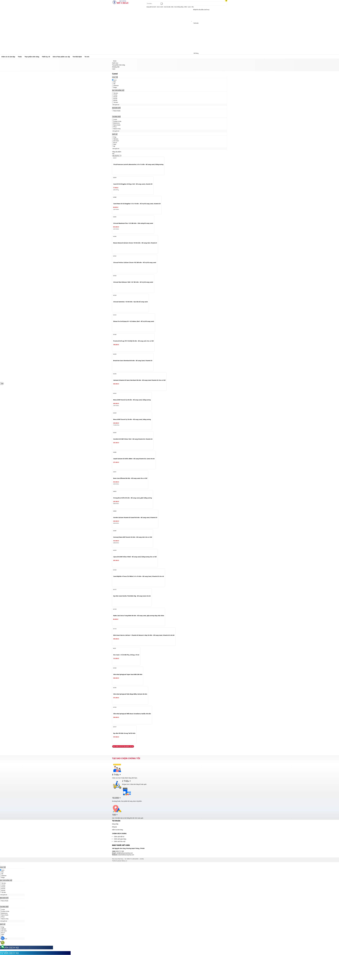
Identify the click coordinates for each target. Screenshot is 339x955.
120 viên (116, 102)
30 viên (115, 97)
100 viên (116, 93)
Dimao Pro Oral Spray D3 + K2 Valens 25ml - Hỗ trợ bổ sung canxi (133, 321)
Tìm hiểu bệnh (77, 57)
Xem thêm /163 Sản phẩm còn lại (123, 746)
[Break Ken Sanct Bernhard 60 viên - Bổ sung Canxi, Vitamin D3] (131, 356)
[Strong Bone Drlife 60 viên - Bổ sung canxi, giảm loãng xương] (130, 493)
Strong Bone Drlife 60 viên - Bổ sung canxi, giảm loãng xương (132, 498)
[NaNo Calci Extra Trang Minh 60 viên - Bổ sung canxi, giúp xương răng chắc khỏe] (136, 611)
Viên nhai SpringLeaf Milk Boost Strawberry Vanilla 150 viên (132, 713)
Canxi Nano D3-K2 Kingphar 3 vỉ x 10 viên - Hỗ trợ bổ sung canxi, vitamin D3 (137, 203)
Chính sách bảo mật (119, 841)
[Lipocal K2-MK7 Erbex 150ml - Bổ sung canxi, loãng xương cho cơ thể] (133, 552)
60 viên (115, 98)
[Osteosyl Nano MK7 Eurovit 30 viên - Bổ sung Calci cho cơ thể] (131, 533)
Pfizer (115, 127)
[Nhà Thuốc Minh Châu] (120, 4)
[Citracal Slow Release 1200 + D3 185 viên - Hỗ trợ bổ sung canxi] (131, 278)
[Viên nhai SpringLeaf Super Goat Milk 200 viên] (126, 670)
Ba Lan (115, 142)
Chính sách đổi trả (119, 836)
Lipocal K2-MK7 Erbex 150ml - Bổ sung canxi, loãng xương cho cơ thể (135, 557)
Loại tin (114, 77)
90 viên (115, 100)
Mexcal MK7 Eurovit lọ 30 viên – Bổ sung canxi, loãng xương (132, 419)
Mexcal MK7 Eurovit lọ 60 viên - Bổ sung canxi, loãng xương (132, 400)
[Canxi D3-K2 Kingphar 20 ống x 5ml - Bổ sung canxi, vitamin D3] (131, 180)
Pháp (115, 137)
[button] (192, 9)
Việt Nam (116, 139)
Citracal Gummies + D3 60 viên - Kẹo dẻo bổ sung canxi (130, 302)
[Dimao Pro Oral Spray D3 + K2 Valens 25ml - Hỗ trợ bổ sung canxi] (132, 317)
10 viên (115, 95)
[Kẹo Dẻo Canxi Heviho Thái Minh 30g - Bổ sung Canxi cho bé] (130, 591)
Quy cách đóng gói (118, 90)
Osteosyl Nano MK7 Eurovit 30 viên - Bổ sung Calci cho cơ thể (132, 537)
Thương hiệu (116, 116)
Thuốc (20, 57)
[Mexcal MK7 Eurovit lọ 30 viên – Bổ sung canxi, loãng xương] (130, 415)
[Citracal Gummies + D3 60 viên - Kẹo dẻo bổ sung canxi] (129, 297)
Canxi (115, 80)
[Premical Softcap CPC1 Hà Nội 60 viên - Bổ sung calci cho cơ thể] (131, 337)
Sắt (114, 83)
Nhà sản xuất (116, 108)
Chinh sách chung (119, 833)
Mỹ (114, 146)
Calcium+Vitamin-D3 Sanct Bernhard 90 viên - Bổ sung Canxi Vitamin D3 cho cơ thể (139, 380)
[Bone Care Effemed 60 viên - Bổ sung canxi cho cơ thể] (128, 474)
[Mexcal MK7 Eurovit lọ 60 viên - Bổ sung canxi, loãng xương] (130, 395)
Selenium (116, 85)
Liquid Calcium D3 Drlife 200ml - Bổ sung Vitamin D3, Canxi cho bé (134, 458)
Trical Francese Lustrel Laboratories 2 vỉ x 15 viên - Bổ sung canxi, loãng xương (138, 164)
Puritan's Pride (117, 121)
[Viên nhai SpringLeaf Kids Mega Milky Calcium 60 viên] (128, 690)
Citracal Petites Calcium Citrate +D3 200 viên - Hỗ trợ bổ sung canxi (134, 262)
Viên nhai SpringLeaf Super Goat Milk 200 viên (127, 674)
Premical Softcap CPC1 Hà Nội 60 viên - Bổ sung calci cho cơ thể (133, 341)
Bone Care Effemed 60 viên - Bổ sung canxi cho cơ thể (130, 478)
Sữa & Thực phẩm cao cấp (61, 57)
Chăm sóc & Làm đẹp (8, 57)
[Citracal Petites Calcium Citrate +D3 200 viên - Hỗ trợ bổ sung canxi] (132, 258)
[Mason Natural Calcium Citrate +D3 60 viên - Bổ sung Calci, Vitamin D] (133, 238)
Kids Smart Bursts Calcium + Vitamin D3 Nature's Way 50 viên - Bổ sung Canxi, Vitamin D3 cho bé (143, 635)
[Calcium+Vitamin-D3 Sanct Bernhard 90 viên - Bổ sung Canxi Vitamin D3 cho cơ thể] (137, 376)
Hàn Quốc (116, 141)
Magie (115, 87)
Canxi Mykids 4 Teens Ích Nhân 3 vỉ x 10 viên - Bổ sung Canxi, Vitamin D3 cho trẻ (138, 576)
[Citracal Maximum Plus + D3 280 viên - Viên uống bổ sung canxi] (131, 219)
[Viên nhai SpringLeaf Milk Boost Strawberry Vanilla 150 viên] (130, 709)
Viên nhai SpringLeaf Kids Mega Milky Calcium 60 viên (130, 694)
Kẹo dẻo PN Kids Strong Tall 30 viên (124, 733)
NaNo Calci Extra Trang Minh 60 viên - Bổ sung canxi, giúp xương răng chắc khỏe (138, 615)
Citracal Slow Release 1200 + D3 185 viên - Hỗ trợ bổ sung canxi (133, 282)
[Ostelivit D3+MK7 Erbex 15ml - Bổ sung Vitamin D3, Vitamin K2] (131, 435)
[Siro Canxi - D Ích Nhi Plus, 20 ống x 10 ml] (125, 650)
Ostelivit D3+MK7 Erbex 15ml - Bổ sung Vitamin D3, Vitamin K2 (132, 439)
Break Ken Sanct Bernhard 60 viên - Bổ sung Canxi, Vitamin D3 (132, 360)
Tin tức (86, 57)
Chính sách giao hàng (120, 839)
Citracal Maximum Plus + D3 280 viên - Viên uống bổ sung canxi (133, 223)
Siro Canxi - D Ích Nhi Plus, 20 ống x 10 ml (126, 655)
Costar (115, 119)
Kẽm (115, 82)
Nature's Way (117, 128)
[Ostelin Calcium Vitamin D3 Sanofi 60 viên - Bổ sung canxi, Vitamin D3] (133, 513)
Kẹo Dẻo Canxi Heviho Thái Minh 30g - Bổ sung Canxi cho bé (132, 596)
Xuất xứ (114, 134)
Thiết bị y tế (46, 57)
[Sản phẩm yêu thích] (192, 20)
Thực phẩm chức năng (32, 57)
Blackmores (117, 123)
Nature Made (117, 111)
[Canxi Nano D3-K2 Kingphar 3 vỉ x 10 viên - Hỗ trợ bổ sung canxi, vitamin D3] (135, 199)
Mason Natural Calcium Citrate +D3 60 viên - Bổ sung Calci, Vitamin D (135, 243)
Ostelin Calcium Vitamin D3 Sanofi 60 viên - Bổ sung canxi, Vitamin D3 (135, 517)
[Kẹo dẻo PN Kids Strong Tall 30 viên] (123, 729)
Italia (115, 144)
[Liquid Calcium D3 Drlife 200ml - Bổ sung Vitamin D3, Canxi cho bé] (132, 454)
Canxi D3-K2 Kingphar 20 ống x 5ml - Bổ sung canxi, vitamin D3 (132, 184)
